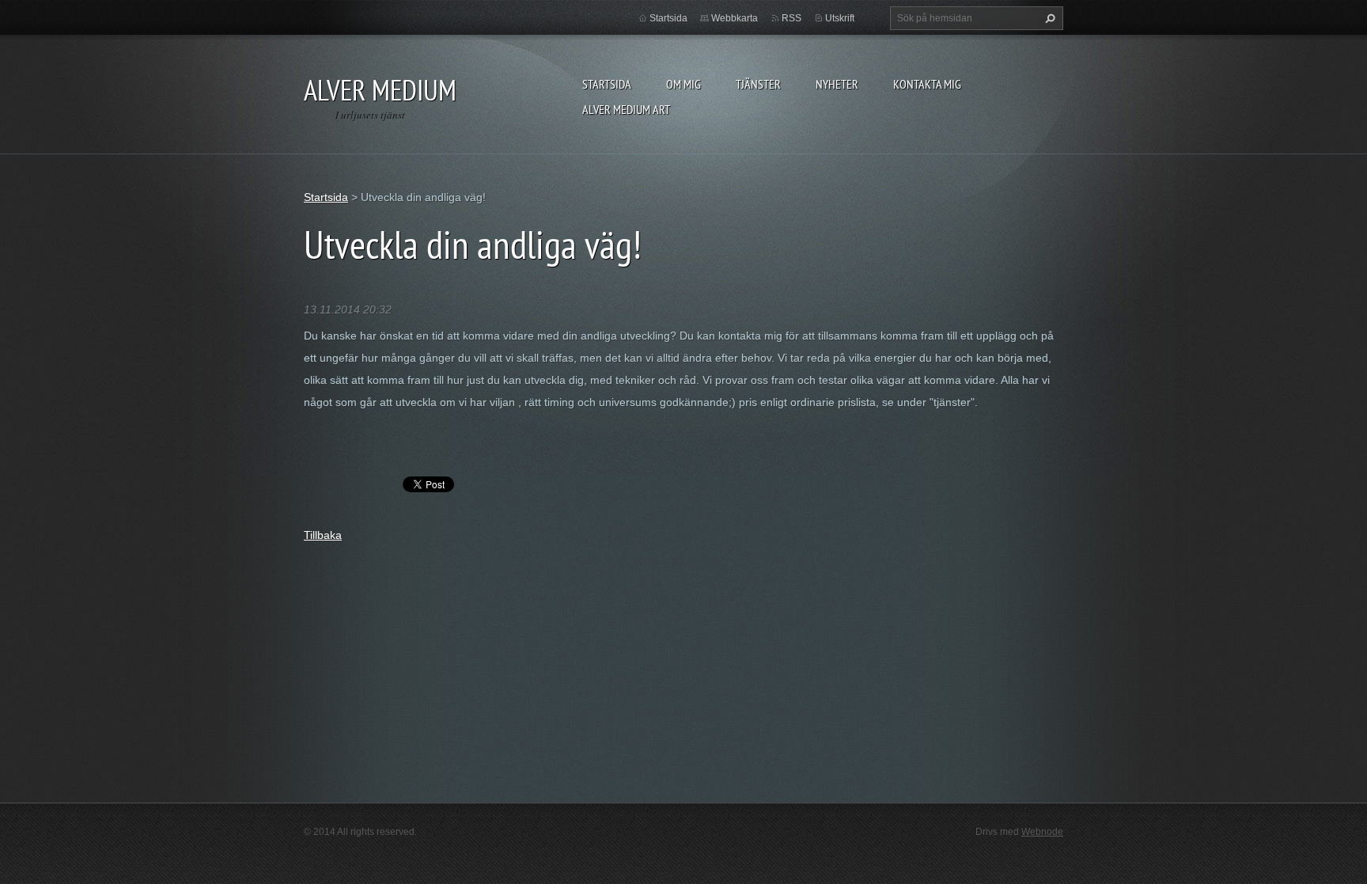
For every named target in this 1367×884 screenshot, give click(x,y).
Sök (1048, 18)
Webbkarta (734, 18)
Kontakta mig (927, 84)
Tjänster (758, 84)
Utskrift (839, 18)
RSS (791, 18)
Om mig (683, 84)
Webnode (1042, 831)
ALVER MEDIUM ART (626, 109)
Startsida (606, 84)
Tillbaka (323, 535)
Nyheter (837, 84)
